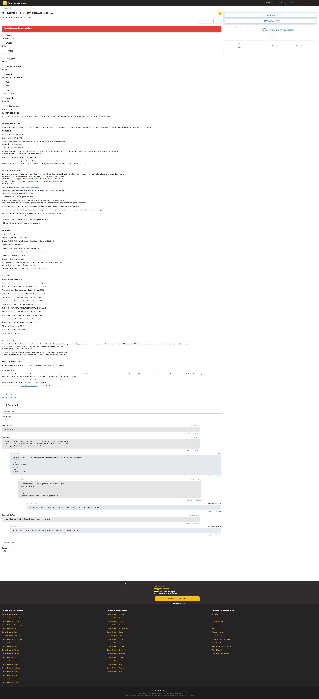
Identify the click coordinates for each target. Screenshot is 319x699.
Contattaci (215, 618)
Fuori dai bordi (217, 650)
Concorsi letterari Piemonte (116, 653)
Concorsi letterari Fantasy (10, 643)
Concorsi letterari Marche (115, 646)
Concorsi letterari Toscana (115, 668)
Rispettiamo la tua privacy (178, 603)
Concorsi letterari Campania (116, 625)
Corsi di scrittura (217, 643)
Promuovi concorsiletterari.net (222, 639)
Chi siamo (215, 614)
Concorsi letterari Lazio (114, 635)
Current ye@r (7, 416)
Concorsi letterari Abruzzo (115, 614)
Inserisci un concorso (308, 3)
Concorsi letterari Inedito (10, 671)
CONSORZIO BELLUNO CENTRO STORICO (277, 30)
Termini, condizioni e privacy (221, 646)
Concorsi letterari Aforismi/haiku (12, 618)
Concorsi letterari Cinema (10, 621)
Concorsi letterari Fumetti (10, 653)
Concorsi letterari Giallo (9, 657)
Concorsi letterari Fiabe (9, 646)
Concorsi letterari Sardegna (116, 661)
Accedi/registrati (266, 3)
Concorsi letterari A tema (10, 614)
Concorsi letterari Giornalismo (12, 661)
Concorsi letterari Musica (10, 675)
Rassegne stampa (217, 632)
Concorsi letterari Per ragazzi (11, 682)
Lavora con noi (217, 635)
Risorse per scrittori (286, 3)
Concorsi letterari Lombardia (116, 643)
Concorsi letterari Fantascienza (12, 639)
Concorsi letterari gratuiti (220, 653)
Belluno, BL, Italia (8, 93)
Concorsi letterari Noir (9, 679)
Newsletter (215, 625)
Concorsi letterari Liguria (115, 639)
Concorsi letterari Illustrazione (12, 668)
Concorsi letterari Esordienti (11, 635)
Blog (295, 3)
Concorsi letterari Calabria (115, 621)
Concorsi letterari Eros (9, 632)
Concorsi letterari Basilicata (116, 618)
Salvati (276, 3)
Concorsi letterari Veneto (115, 671)
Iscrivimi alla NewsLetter (177, 598)
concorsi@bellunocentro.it (30, 187)
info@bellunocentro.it (29, 386)
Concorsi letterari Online (115, 650)
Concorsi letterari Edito (9, 628)
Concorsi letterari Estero (115, 632)
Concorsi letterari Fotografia (11, 650)
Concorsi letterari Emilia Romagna (118, 628)
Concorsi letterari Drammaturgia (12, 625)
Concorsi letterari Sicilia (114, 664)
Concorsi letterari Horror (10, 664)
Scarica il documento (9, 397)
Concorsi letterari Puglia (115, 657)
